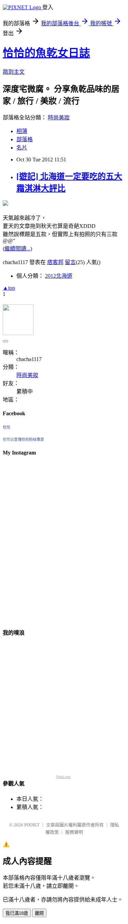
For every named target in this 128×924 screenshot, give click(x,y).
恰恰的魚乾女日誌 (46, 53)
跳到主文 (14, 72)
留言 (70, 262)
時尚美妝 (59, 117)
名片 (21, 147)
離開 (39, 913)
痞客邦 (55, 262)
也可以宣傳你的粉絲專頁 (23, 439)
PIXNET (32, 824)
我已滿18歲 (16, 913)
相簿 (21, 131)
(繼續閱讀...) (17, 248)
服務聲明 (74, 832)
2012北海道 (58, 276)
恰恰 (6, 427)
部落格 (24, 139)
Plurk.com (63, 777)
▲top (9, 288)
